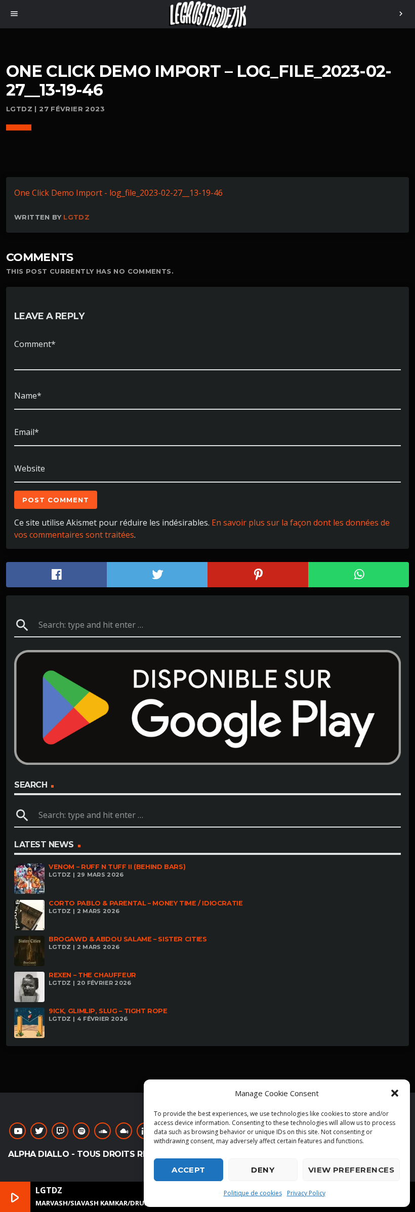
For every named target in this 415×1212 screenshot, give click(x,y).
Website (29, 468)
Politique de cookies (253, 1193)
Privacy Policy (306, 1193)
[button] (395, 1093)
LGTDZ (76, 217)
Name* (28, 395)
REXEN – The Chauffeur (92, 975)
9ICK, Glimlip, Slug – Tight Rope (108, 1011)
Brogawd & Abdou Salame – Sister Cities (127, 939)
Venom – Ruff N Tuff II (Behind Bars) (117, 867)
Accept (188, 1170)
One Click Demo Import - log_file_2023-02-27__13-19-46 (118, 192)
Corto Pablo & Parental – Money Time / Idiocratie (146, 903)
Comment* (35, 344)
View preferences (351, 1170)
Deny (262, 1170)
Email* (26, 432)
